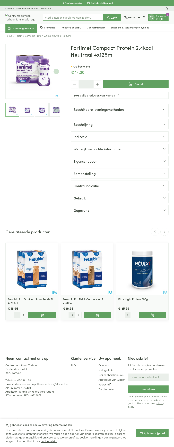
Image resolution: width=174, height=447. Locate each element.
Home (8, 35)
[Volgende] (56, 71)
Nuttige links (106, 370)
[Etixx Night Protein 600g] (142, 269)
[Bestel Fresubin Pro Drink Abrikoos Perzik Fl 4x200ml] (42, 315)
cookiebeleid (49, 441)
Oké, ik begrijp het (152, 433)
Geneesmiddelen (96, 27)
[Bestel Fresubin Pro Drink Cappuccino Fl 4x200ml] (97, 315)
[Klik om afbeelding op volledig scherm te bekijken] (33, 71)
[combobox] (73, 17)
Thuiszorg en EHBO (70, 27)
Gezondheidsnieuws (27, 8)
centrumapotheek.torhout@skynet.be (45, 384)
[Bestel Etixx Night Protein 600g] (152, 315)
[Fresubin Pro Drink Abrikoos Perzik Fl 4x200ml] (32, 269)
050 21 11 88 (24, 380)
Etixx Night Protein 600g (133, 299)
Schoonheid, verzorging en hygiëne (130, 27)
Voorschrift (46, 8)
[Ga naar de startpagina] (22, 17)
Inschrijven (148, 389)
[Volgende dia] (164, 232)
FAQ (73, 365)
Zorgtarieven (107, 389)
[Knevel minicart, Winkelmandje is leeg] (152, 17)
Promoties (49, 27)
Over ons (104, 365)
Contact (9, 8)
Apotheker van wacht (112, 379)
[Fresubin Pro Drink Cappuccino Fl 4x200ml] (87, 269)
